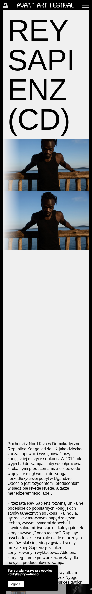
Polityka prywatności (23, 574)
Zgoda (15, 584)
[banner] (30, 578)
